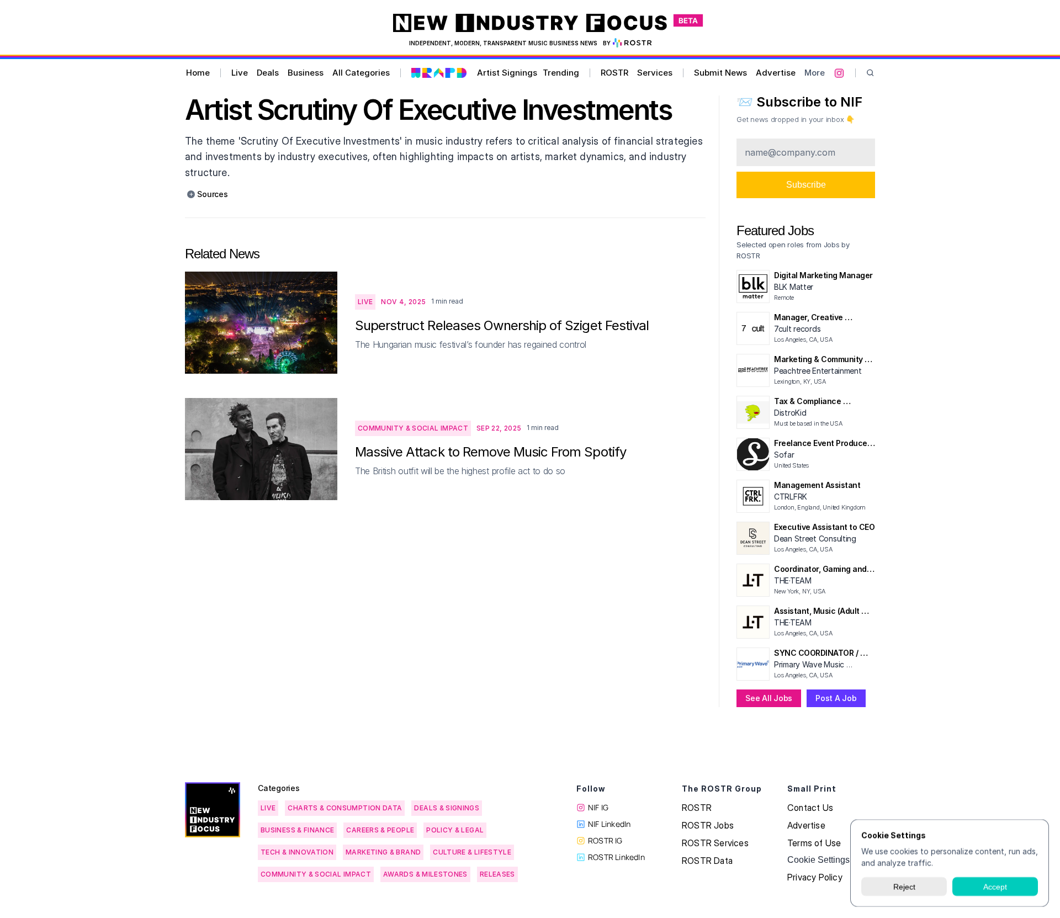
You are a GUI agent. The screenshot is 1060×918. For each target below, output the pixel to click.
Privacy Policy (814, 877)
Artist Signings (507, 72)
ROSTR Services (715, 842)
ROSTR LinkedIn (616, 857)
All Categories (361, 72)
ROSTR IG (605, 840)
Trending (561, 72)
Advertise (776, 72)
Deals (268, 72)
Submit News (720, 72)
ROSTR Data (707, 860)
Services (654, 72)
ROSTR (614, 72)
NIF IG (598, 807)
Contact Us (810, 807)
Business (306, 72)
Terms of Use (814, 842)
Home (198, 72)
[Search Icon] (870, 73)
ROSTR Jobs (708, 825)
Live (239, 72)
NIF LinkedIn (609, 824)
